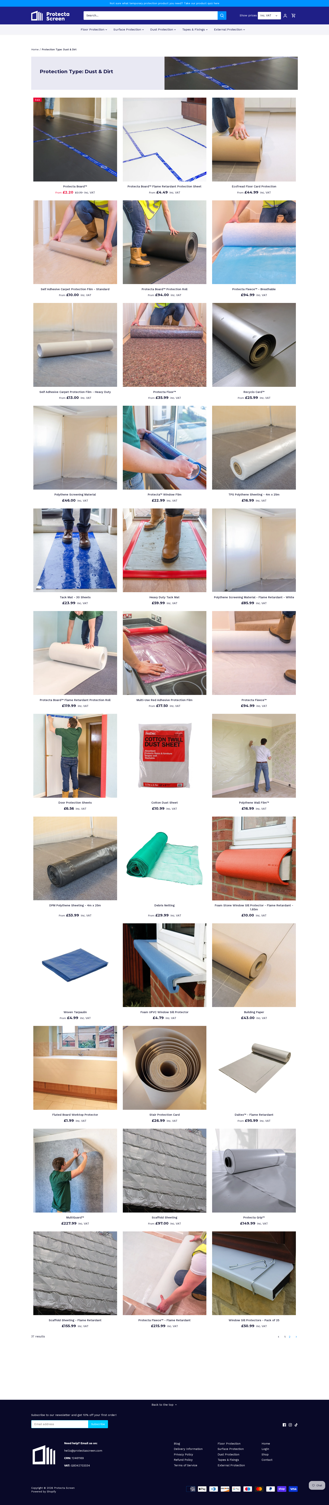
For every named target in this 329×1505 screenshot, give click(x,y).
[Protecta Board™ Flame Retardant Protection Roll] (75, 653)
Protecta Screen (64, 1487)
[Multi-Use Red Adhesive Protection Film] (165, 653)
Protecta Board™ (75, 186)
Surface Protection (231, 1449)
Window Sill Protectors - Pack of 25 (254, 1320)
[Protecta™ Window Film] (165, 448)
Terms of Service (185, 1465)
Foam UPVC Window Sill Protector (164, 1012)
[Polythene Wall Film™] (254, 756)
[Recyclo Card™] (254, 345)
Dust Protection (228, 1454)
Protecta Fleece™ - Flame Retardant (164, 1320)
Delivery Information (188, 1449)
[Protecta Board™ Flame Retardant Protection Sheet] (165, 139)
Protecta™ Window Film (164, 494)
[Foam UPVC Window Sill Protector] (165, 965)
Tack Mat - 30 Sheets (75, 597)
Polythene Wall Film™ (254, 802)
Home (266, 1443)
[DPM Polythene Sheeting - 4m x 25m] (75, 858)
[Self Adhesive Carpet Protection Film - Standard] (75, 242)
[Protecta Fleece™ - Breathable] (254, 242)
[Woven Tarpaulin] (75, 965)
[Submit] (222, 15)
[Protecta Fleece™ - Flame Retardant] (165, 1273)
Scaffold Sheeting (164, 1217)
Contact (267, 1460)
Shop (265, 1454)
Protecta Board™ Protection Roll (164, 289)
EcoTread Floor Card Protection (254, 186)
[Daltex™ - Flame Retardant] (254, 1068)
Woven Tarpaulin (75, 1012)
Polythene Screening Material (75, 494)
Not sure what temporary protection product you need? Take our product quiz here (164, 3)
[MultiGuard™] (75, 1171)
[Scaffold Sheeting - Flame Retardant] (75, 1273)
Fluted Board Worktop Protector (75, 1114)
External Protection (231, 1465)
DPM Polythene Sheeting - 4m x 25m (75, 905)
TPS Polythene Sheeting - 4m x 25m (253, 494)
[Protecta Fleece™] (254, 653)
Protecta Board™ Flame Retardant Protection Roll (75, 700)
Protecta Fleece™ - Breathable (254, 289)
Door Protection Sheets (75, 802)
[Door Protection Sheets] (75, 756)
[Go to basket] (293, 15)
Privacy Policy (183, 1454)
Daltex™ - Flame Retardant (254, 1114)
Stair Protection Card (164, 1114)
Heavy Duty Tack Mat (164, 597)
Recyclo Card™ (254, 392)
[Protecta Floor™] (165, 345)
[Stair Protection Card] (165, 1068)
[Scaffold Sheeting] (165, 1171)
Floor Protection (229, 1443)
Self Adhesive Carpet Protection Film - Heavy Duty (75, 392)
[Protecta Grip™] (254, 1171)
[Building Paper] (254, 965)
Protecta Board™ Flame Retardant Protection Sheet (164, 186)
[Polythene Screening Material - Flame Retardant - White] (254, 550)
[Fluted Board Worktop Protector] (75, 1068)
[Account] (285, 15)
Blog (177, 1443)
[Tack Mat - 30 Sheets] (75, 550)
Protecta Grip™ (254, 1217)
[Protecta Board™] (75, 139)
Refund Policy (183, 1460)
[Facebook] (284, 1425)
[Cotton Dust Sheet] (165, 756)
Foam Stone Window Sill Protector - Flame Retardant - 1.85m (254, 907)
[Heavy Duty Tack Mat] (165, 550)
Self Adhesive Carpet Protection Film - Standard (75, 289)
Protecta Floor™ (164, 392)
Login (265, 1449)
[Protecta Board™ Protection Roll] (165, 242)
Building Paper (254, 1012)
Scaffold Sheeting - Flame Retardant (75, 1320)
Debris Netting (164, 905)
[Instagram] (290, 1425)
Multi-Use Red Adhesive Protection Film (164, 700)
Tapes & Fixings (228, 1460)
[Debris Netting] (165, 858)
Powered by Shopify (43, 1491)
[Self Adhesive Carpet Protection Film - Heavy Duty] (75, 345)
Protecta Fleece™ (254, 700)
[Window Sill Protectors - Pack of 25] (254, 1273)
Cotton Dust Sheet (164, 802)
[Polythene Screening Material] (75, 448)
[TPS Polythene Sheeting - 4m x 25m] (254, 448)
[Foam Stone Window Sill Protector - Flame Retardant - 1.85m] (254, 858)
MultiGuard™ (75, 1217)
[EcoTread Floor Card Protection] (254, 139)
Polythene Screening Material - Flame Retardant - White (254, 597)
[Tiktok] (296, 1425)
